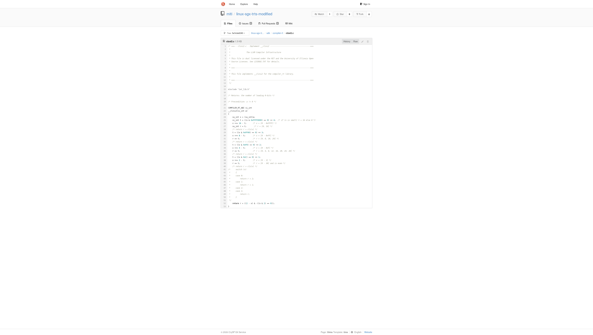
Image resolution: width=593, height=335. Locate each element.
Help (255, 4)
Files (229, 23)
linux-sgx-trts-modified (254, 13)
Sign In (366, 4)
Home (232, 4)
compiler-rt (278, 33)
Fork (361, 14)
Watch (321, 14)
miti (229, 13)
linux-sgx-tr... (257, 33)
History (346, 41)
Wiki (290, 23)
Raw (355, 41)
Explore (244, 4)
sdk (268, 33)
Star (342, 14)
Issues (246, 23)
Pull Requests (270, 23)
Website (368, 332)
